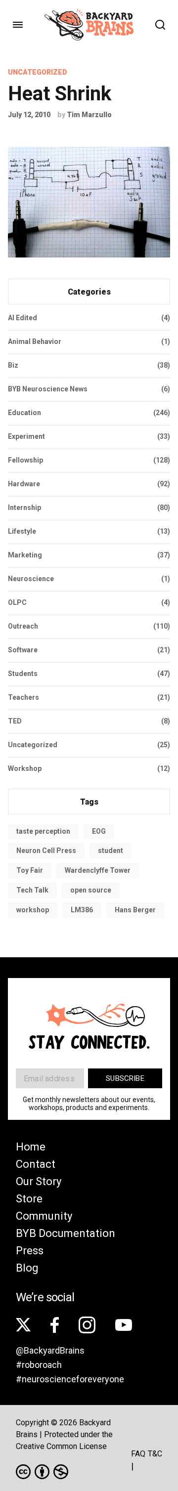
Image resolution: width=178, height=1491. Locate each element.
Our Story (38, 1181)
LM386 (82, 910)
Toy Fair (29, 870)
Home (30, 1147)
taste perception (43, 831)
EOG (99, 831)
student (110, 850)
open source (90, 890)
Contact (35, 1164)
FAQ (138, 1453)
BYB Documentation (65, 1233)
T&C (155, 1453)
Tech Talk (32, 890)
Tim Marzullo (89, 115)
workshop (32, 910)
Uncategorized (37, 72)
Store (29, 1199)
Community (44, 1216)
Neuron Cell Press (46, 850)
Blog (27, 1268)
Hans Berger (135, 910)
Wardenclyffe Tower (98, 870)
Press (30, 1250)
